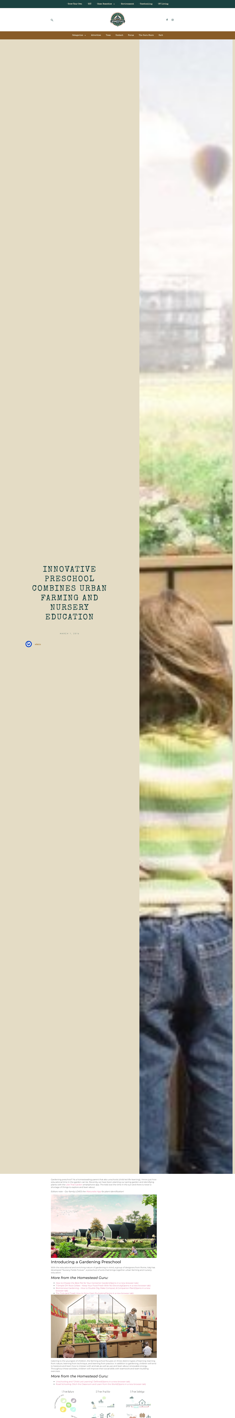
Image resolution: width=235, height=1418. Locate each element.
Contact (119, 35)
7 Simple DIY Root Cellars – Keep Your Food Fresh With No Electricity (103, 1285)
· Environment (127, 4)
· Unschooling (145, 4)
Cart (161, 35)
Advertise (96, 35)
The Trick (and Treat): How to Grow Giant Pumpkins (95, 1293)
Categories (77, 35)
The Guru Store (146, 35)
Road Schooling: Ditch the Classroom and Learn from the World (101, 1384)
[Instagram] (172, 20)
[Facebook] (167, 20)
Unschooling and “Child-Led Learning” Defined (93, 1381)
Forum (131, 35)
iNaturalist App (93, 1191)
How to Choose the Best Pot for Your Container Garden (97, 1283)
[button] (52, 20)
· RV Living (162, 4)
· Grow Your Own (74, 4)
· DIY (89, 4)
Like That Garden (74, 1185)
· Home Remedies (104, 4)
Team (108, 35)
